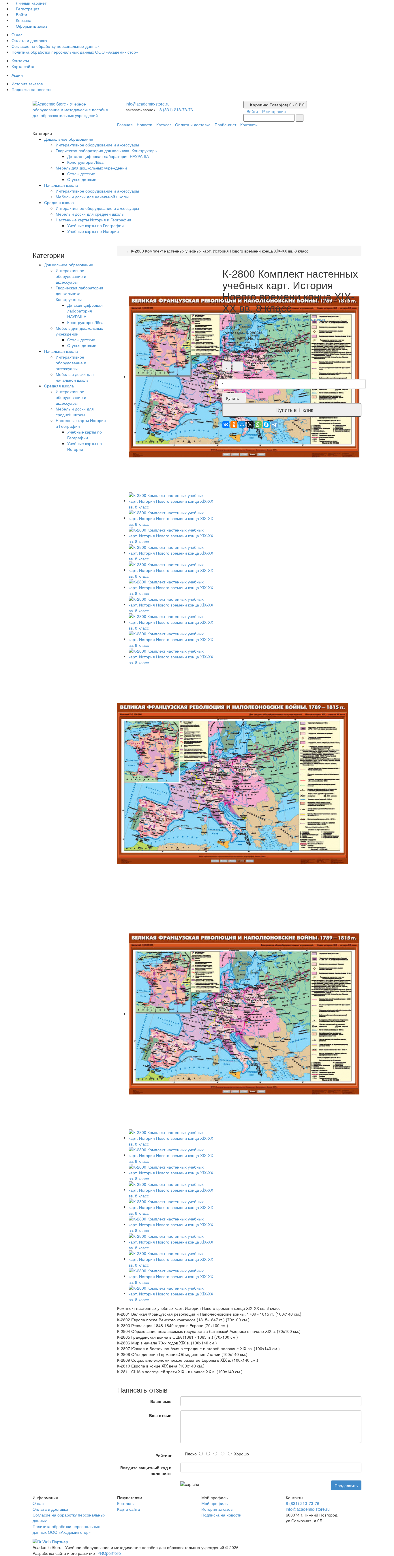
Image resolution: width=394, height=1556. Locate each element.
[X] (250, 424)
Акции (17, 75)
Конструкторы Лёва (85, 162)
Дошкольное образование (68, 139)
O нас (17, 34)
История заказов (27, 83)
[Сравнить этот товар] (237, 366)
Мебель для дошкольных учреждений (91, 168)
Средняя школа (59, 202)
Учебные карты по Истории (93, 231)
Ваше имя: (161, 1401)
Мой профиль (214, 1503)
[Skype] (266, 424)
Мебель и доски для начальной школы (92, 196)
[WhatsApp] (258, 424)
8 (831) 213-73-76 (176, 109)
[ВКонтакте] (225, 424)
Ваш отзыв (160, 1415)
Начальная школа (61, 185)
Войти (21, 14)
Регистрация (27, 9)
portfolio (109, 1553)
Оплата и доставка (29, 40)
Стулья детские (81, 179)
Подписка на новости (32, 89)
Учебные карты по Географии (95, 225)
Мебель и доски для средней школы (90, 214)
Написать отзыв (310, 319)
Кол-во (225, 376)
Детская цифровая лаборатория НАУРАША (108, 156)
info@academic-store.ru (148, 104)
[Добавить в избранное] (226, 366)
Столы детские (81, 173)
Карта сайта (23, 66)
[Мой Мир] (242, 424)
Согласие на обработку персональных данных (56, 46)
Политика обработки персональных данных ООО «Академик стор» (75, 52)
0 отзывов (282, 319)
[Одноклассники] (233, 424)
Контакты (20, 60)
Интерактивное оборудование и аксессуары (97, 145)
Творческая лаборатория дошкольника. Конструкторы (106, 150)
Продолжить (346, 1485)
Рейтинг (163, 1455)
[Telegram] (274, 424)
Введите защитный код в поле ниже (146, 1470)
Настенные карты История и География (93, 220)
